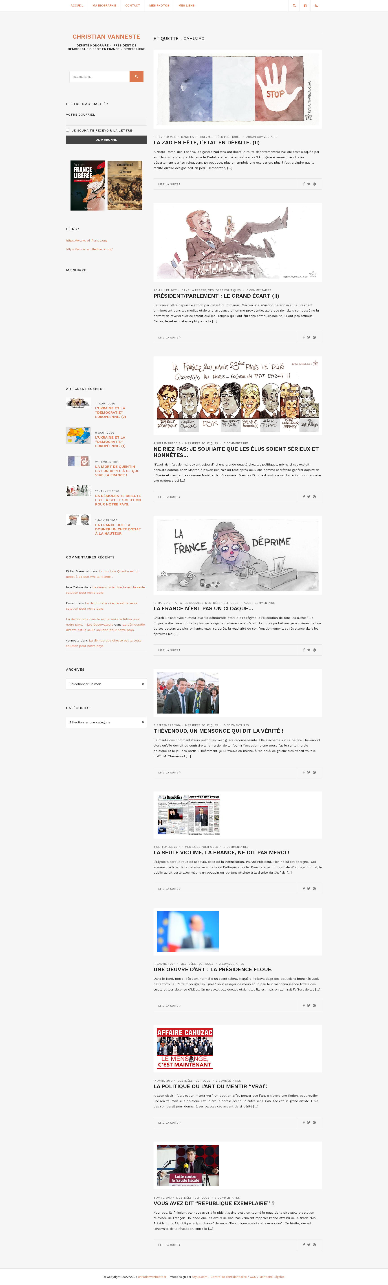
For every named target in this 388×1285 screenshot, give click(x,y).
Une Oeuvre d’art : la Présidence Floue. (213, 969)
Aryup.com (199, 1276)
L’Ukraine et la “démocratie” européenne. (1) (110, 441)
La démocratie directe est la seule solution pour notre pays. (118, 500)
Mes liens (187, 5)
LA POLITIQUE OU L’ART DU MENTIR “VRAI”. (210, 1086)
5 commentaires (259, 290)
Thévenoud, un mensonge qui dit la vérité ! (218, 731)
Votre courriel (80, 114)
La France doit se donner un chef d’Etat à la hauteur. (118, 529)
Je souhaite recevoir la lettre (101, 130)
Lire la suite (168, 184)
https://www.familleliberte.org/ (89, 249)
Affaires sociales (189, 602)
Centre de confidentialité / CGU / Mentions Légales (247, 1276)
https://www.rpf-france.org (86, 240)
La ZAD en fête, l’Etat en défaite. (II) (207, 142)
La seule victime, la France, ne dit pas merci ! (221, 852)
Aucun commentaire (261, 136)
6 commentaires (236, 846)
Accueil (77, 5)
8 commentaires (236, 725)
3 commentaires (231, 963)
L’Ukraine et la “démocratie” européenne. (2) (110, 412)
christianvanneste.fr (152, 1276)
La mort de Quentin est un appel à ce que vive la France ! (117, 470)
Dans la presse (193, 136)
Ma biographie (104, 5)
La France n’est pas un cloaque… (203, 608)
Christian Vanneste (106, 36)
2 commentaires (228, 1080)
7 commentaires (227, 1197)
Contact (132, 5)
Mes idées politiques (224, 136)
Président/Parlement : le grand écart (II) (216, 296)
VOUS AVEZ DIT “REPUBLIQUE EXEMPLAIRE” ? (214, 1203)
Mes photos (159, 5)
